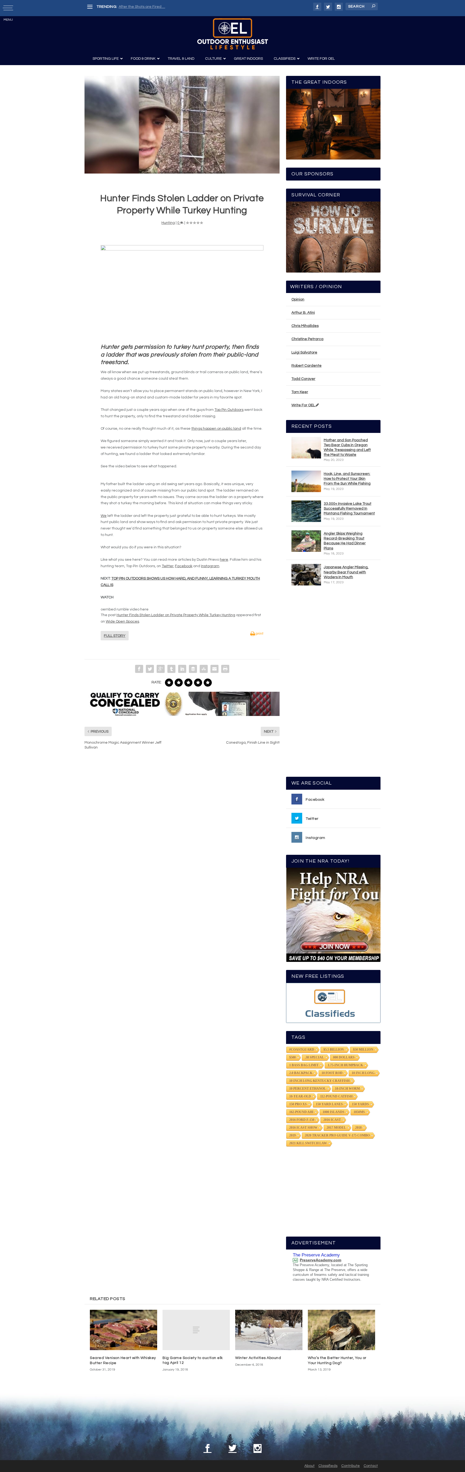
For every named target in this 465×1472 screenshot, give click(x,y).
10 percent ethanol (307, 1088)
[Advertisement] (333, 683)
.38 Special (314, 1057)
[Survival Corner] (333, 237)
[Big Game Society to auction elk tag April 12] (196, 1330)
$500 (292, 1057)
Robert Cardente (306, 366)
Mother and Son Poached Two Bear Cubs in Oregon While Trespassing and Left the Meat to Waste (347, 447)
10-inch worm (347, 1088)
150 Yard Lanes (329, 1104)
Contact (371, 1466)
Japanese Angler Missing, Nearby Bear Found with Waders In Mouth (346, 572)
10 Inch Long (363, 1073)
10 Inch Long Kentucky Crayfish (319, 1081)
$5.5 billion (333, 1049)
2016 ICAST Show (303, 1127)
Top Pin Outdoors (229, 410)
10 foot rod (332, 1073)
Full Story (114, 636)
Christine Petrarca (307, 339)
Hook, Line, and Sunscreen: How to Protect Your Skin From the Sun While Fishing (347, 478)
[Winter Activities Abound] (268, 1330)
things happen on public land (216, 428)
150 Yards (360, 1104)
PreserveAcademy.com (320, 1260)
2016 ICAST (332, 1120)
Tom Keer (299, 392)
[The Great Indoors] (333, 124)
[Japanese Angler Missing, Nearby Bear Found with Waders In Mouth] (306, 574)
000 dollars (344, 1057)
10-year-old (300, 1096)
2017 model (336, 1127)
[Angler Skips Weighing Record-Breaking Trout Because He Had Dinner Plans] (306, 541)
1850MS (359, 1112)
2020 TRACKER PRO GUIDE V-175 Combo (337, 1135)
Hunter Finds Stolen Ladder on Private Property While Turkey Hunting (176, 615)
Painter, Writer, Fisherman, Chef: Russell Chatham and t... (168, 7)
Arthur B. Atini (303, 313)
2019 (292, 1135)
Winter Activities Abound (258, 1358)
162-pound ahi (301, 1112)
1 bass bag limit (304, 1065)
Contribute (350, 1466)
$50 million (363, 1049)
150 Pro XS (298, 1104)
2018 (358, 1127)
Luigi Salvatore (304, 352)
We (104, 516)
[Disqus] (182, 835)
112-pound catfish (336, 1096)
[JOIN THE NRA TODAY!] (333, 915)
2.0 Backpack (300, 1073)
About (309, 1466)
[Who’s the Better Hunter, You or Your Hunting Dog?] (341, 1330)
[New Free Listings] (333, 1003)
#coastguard (301, 1049)
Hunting (168, 223)
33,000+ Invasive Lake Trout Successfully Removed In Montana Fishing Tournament (349, 508)
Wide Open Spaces (122, 621)
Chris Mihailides (305, 326)
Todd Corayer (303, 379)
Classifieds (327, 1466)
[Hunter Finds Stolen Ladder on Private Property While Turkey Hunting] (182, 125)
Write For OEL (303, 405)
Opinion (297, 299)
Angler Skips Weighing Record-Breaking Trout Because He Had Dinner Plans (345, 541)
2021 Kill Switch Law (308, 1143)
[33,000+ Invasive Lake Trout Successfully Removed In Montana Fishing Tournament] (306, 511)
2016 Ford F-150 (301, 1120)
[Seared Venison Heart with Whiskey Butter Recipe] (123, 1330)
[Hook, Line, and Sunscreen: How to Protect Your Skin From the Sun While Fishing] (306, 481)
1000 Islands (333, 1112)
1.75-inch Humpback (345, 1065)
